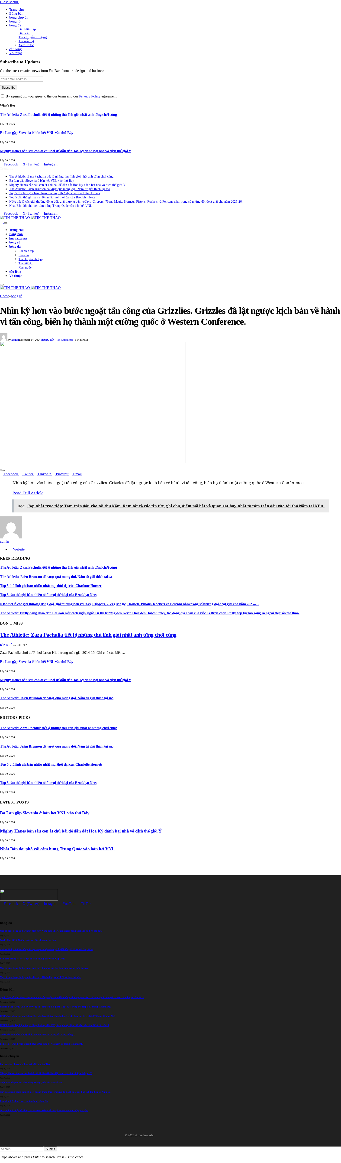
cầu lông (15, 49)
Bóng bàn (16, 13)
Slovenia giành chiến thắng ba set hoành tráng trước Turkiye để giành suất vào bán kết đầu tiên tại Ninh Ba (55, 1092)
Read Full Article (28, 493)
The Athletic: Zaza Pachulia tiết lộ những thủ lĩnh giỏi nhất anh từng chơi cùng (58, 115)
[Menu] (5, 223)
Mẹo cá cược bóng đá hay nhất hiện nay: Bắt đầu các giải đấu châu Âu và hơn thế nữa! (44, 968)
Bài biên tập (27, 29)
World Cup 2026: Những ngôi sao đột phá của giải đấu (28, 940)
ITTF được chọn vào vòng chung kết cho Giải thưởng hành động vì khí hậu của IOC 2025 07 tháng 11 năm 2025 (57, 1016)
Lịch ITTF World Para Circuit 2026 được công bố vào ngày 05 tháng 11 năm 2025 (41, 1044)
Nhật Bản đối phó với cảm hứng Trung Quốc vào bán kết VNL (50, 205)
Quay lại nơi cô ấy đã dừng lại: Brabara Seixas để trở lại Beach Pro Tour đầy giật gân (44, 1110)
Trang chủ (16, 9)
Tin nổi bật (26, 41)
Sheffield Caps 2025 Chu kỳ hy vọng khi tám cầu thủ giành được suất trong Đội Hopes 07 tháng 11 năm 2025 (55, 1006)
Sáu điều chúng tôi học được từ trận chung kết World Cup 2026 (32, 958)
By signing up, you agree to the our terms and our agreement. (61, 96)
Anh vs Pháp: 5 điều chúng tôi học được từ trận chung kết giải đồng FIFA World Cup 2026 (46, 949)
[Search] (2, 222)
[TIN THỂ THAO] (30, 218)
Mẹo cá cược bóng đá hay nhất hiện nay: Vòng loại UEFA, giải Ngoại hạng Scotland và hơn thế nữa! (51, 931)
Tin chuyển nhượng (33, 37)
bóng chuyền (18, 17)
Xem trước (26, 45)
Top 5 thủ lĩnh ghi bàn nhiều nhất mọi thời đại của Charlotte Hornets (54, 193)
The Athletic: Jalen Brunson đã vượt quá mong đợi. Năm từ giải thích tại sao (59, 189)
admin (15, 339)
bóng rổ (15, 21)
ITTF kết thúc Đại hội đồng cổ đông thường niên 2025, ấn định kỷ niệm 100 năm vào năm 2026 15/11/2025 (54, 1025)
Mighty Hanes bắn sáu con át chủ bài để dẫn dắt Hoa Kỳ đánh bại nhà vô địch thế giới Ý (65, 151)
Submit (50, 1149)
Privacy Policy (89, 96)
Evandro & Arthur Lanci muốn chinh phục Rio (24, 1101)
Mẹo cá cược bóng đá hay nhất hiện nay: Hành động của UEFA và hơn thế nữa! (40, 977)
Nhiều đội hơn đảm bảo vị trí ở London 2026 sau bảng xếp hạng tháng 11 (37, 1034)
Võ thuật (15, 53)
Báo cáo (24, 33)
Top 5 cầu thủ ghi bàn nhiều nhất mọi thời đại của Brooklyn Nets (52, 197)
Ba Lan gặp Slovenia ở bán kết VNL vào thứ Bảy (36, 133)
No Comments (65, 339)
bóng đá (15, 25)
